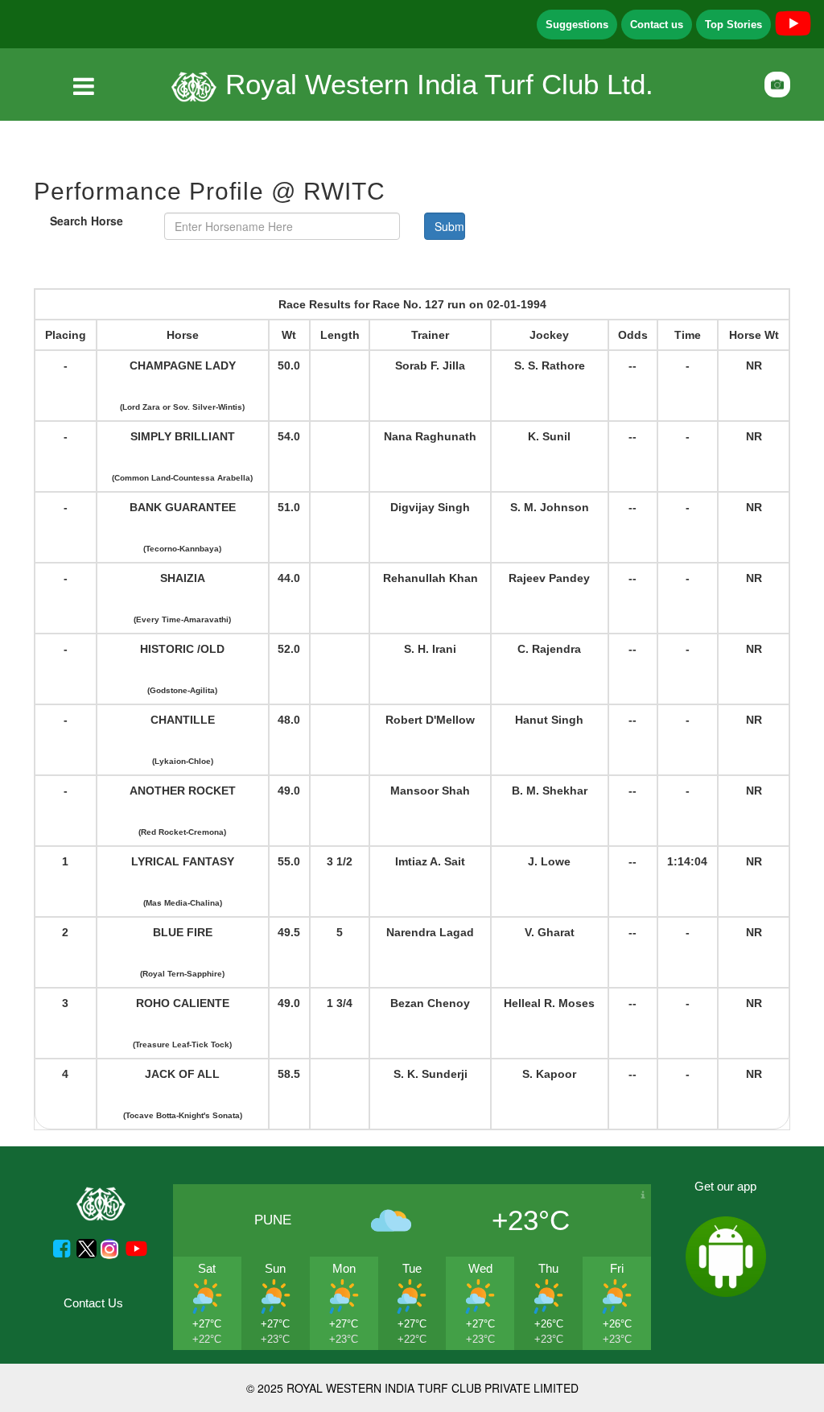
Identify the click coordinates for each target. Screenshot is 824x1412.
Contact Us (93, 1303)
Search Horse (86, 221)
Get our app (725, 1186)
